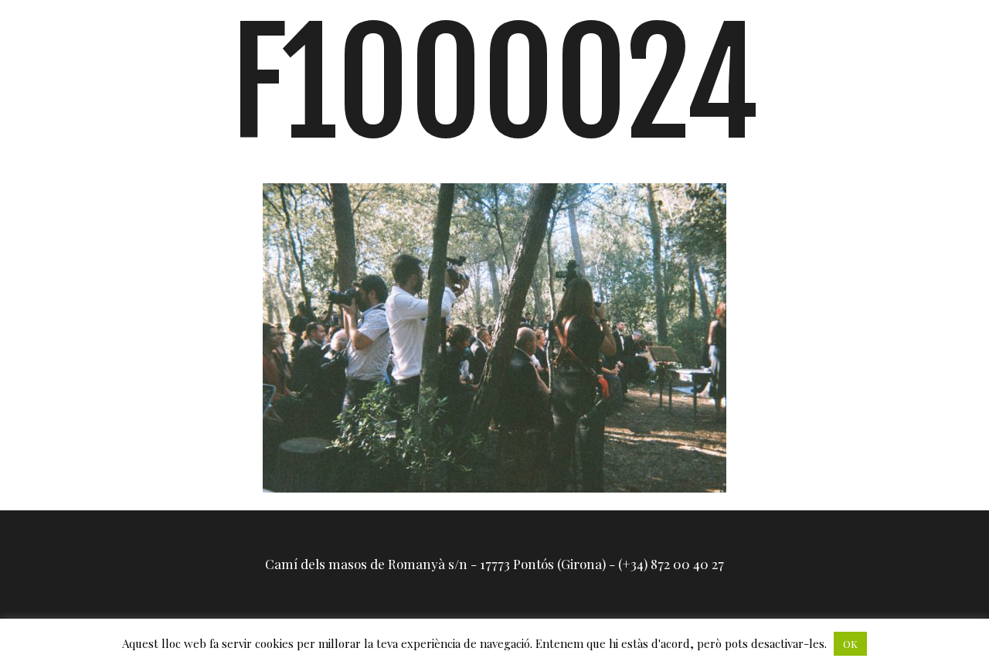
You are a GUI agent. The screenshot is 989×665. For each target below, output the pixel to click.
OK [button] (850, 643)
